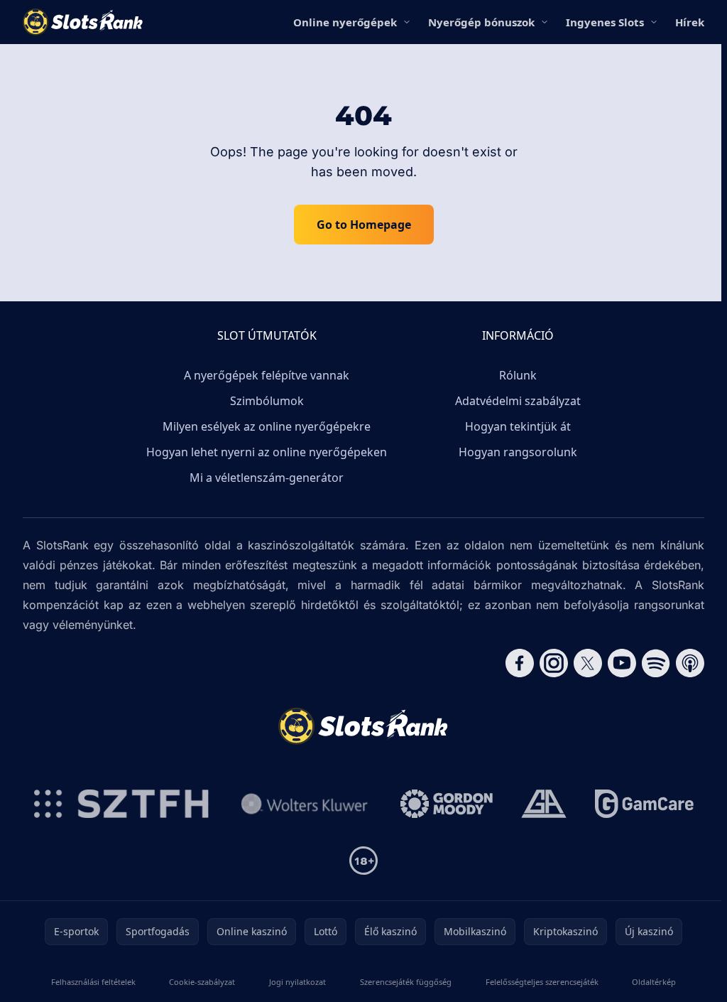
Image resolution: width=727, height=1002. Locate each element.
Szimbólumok (267, 401)
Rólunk (518, 375)
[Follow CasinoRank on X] (588, 663)
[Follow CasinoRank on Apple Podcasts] (690, 663)
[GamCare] (644, 804)
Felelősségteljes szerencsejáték (542, 981)
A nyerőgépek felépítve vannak (266, 375)
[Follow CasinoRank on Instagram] (554, 663)
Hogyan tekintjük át (518, 426)
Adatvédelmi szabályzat (518, 401)
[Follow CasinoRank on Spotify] (656, 663)
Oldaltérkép (654, 981)
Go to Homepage (364, 224)
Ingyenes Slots (605, 22)
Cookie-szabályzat (202, 981)
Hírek (689, 22)
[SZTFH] (121, 804)
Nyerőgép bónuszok (481, 22)
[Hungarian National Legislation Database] (304, 804)
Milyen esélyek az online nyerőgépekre (267, 426)
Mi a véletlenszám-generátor (267, 477)
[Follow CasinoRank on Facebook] (519, 663)
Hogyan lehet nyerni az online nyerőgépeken (266, 452)
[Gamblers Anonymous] (544, 804)
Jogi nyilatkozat (297, 981)
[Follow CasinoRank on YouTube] (622, 663)
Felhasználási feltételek (93, 981)
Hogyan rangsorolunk (518, 452)
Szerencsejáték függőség (406, 981)
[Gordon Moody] (446, 804)
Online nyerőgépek (345, 22)
